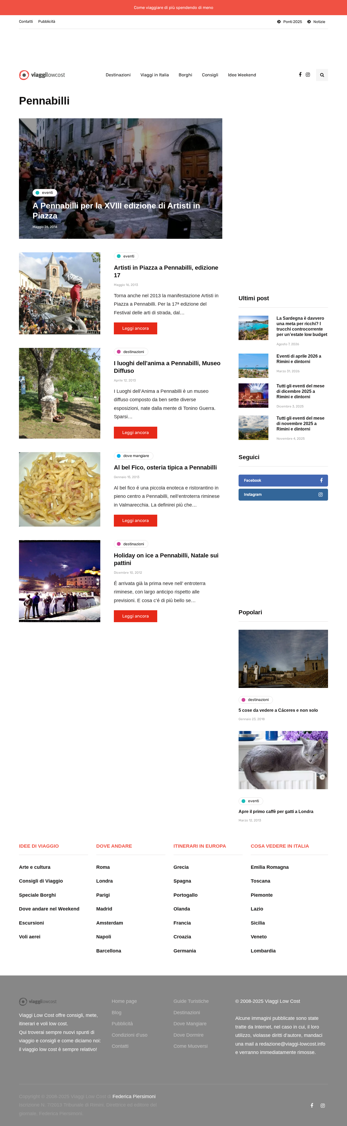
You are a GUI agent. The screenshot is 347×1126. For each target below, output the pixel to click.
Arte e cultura (34, 867)
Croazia (182, 936)
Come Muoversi (191, 1046)
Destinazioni (118, 74)
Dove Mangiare (190, 1023)
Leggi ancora (135, 328)
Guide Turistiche (191, 1001)
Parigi (103, 895)
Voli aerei (29, 936)
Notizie (319, 21)
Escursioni (31, 923)
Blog (116, 1012)
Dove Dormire (189, 1035)
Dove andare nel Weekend (49, 909)
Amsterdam (109, 923)
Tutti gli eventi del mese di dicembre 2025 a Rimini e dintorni (300, 391)
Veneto (259, 936)
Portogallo (186, 895)
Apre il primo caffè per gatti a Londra (276, 811)
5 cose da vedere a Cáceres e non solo (278, 710)
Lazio (257, 909)
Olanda (182, 909)
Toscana (260, 881)
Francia (182, 923)
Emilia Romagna (270, 867)
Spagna (182, 881)
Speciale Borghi (37, 895)
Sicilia (258, 923)
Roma (103, 867)
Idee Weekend (242, 74)
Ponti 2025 (292, 21)
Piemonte (262, 895)
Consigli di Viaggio (41, 881)
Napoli (103, 936)
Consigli (210, 74)
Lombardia (263, 951)
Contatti (26, 21)
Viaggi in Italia (154, 74)
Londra (104, 881)
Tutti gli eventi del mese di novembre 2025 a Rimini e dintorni (300, 423)
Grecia (181, 867)
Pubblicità (46, 21)
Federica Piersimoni (134, 1096)
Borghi (185, 74)
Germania (185, 951)
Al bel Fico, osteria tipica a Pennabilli (165, 467)
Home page (124, 1001)
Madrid (104, 909)
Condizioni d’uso (129, 1035)
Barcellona (108, 951)
